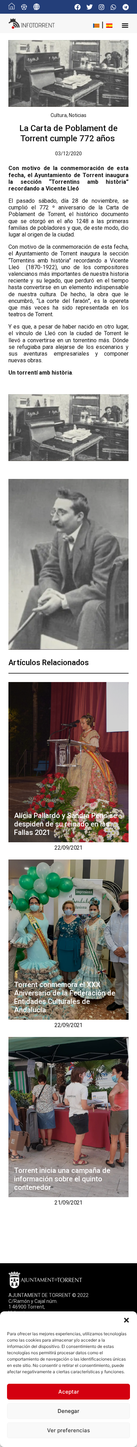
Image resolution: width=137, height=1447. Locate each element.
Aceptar (68, 1391)
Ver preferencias (68, 1430)
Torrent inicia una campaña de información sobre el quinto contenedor (62, 1179)
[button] (126, 1320)
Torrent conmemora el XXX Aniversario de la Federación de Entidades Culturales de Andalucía (64, 997)
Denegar (68, 1411)
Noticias (77, 115)
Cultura (59, 115)
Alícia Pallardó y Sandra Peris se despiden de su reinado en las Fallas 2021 (65, 824)
